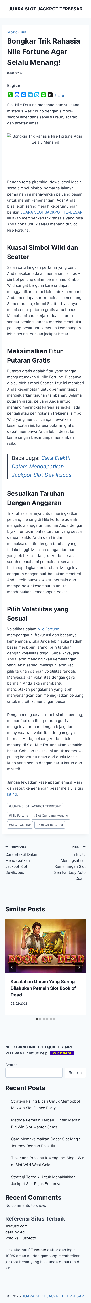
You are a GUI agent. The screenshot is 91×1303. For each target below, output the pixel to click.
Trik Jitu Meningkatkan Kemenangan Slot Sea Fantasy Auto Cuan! (70, 863)
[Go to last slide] (12, 967)
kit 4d (12, 794)
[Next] (78, 967)
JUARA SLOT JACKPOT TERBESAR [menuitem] (51, 212)
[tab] (37, 1019)
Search (11, 1065)
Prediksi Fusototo (20, 1238)
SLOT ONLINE (16, 32)
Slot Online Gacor (49, 824)
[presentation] (45, 946)
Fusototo (38, 1250)
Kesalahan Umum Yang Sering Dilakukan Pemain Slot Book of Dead (43, 988)
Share (59, 95)
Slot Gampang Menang (51, 815)
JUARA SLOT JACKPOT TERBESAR (35, 806)
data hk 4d (15, 1232)
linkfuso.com (16, 1226)
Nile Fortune (48, 629)
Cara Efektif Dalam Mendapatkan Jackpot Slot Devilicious (42, 466)
